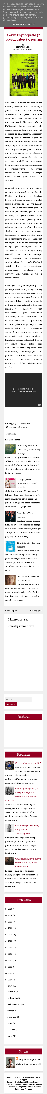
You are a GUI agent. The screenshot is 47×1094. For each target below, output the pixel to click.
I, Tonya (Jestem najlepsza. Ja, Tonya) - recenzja (28, 483)
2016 (10, 967)
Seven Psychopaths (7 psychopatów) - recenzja (23, 37)
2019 (10, 947)
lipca (10, 1023)
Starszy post (36, 610)
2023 (10, 921)
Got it (31, 24)
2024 (10, 915)
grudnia (11, 991)
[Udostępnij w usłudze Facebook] (15, 434)
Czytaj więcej (14, 473)
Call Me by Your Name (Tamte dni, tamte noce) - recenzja (29, 449)
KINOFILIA (25, 1077)
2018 (10, 954)
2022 (10, 928)
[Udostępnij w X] (12, 434)
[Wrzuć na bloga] (10, 434)
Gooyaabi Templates (26, 1087)
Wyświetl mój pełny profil (28, 1064)
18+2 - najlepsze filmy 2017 (28, 763)
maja (9, 1036)
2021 (10, 934)
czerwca (11, 1029)
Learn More (19, 24)
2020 (10, 941)
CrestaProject (20, 1082)
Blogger (23, 1080)
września (11, 1010)
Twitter (12, 427)
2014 (10, 979)
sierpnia (11, 1017)
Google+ (24, 427)
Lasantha (9, 1084)
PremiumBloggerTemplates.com (28, 1084)
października (14, 1004)
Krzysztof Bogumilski (29, 1059)
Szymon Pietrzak (24, 1089)
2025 (10, 908)
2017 (10, 960)
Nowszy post (11, 610)
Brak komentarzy (24, 49)
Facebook (25, 423)
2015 (10, 973)
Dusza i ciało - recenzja (28, 576)
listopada (12, 998)
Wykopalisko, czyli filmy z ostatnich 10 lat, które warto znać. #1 (28, 862)
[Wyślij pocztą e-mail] (7, 434)
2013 (10, 986)
